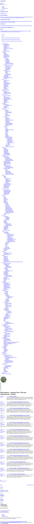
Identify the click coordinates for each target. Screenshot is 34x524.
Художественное (6, 309)
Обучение (5, 229)
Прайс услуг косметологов (8, 343)
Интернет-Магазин (5, 43)
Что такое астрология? (10, 234)
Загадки (7, 179)
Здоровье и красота (10, 31)
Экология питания (6, 153)
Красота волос (6, 259)
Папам (5, 176)
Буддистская (9, 311)
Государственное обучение (8, 252)
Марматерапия (8, 68)
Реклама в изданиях (7, 336)
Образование (6, 272)
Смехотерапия (8, 122)
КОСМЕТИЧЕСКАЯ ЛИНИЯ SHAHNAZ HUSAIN (8, 25)
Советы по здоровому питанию (8, 167)
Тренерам (5, 221)
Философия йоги (6, 80)
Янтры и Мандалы (8, 111)
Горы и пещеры (8, 206)
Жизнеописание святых (9, 270)
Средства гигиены (8, 74)
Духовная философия (7, 263)
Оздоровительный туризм (10, 210)
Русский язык (6, 273)
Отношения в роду (7, 186)
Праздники (5, 277)
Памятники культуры (9, 208)
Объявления (6, 363)
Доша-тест (5, 78)
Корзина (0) (3, 4)
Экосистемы (6, 149)
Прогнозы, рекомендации (11, 240)
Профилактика (9, 141)
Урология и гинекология (9, 63)
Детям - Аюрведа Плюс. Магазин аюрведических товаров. (11, 39)
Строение (5, 91)
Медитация (7, 119)
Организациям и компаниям (8, 360)
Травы (7, 72)
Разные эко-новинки (7, 154)
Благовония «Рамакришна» (11, 21)
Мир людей (5, 100)
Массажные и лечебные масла (8, 48)
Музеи (5, 281)
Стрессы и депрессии (10, 142)
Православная (9, 312)
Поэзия (7, 291)
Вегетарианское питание (9, 160)
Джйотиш (8, 236)
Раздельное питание (9, 158)
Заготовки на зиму (7, 161)
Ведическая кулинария (9, 159)
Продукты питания (7, 168)
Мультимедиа (6, 318)
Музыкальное (6, 293)
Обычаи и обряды (8, 266)
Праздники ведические (7, 287)
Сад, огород (5, 194)
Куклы (7, 304)
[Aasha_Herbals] (0, 387)
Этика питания (6, 156)
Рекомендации (6, 75)
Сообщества (6, 349)
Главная (3, 6)
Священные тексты (7, 56)
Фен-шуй (7, 243)
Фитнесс (7, 134)
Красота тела (6, 256)
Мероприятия (6, 228)
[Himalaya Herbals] (0, 386)
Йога (3, 79)
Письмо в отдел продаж (4, 511)
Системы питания (6, 157)
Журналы (7, 327)
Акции (5, 200)
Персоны (5, 347)
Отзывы (1, 487)
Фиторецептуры (8, 71)
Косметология (8, 73)
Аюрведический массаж (9, 65)
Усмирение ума (6, 84)
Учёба (3, 251)
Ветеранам (7, 219)
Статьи (3, 7)
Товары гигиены (6, 45)
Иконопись (7, 310)
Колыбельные (8, 180)
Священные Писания (7, 284)
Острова (7, 204)
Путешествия (6, 202)
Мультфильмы (8, 181)
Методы (5, 64)
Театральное (6, 308)
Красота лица (6, 258)
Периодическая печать (7, 326)
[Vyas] (0, 384)
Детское (7, 294)
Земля (3, 94)
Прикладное (6, 302)
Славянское (7, 300)
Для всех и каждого (7, 230)
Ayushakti (20, 25)
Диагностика (8, 66)
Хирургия (7, 59)
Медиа (5, 49)
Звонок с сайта (2, 1)
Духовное (7, 321)
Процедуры (7, 359)
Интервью (5, 288)
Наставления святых (9, 112)
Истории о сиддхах (7, 285)
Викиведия (3, 352)
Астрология (7, 233)
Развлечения (6, 199)
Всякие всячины (8, 178)
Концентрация (8, 118)
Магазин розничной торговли (6, 373)
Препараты (5, 70)
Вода (4, 96)
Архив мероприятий (9, 276)
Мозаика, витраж (8, 315)
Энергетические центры (7, 93)
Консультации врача (7, 338)
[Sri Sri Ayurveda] (0, 385)
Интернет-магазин (5, 8)
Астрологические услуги (11, 241)
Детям (5, 177)
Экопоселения (6, 151)
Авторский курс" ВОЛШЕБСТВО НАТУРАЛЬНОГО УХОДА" (13, 261)
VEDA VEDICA (24, 25)
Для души (5, 109)
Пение (7, 113)
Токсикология (8, 62)
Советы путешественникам (10, 212)
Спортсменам (6, 216)
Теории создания (6, 90)
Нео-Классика (9, 297)
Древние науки (6, 232)
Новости (5, 148)
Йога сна (5, 87)
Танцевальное (6, 324)
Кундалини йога (6, 86)
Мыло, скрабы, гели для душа (11, 17)
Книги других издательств (10, 331)
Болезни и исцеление (9, 137)
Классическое (8, 295)
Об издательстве (6, 325)
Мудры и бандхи (6, 82)
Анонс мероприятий (9, 275)
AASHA (17, 25)
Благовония (5, 46)
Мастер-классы (6, 253)
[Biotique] (0, 389)
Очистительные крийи (7, 83)
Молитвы (7, 110)
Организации (6, 350)
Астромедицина (9, 237)
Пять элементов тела (7, 92)
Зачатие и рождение (7, 184)
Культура (3, 262)
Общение (7, 131)
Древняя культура (6, 264)
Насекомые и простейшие (8, 98)
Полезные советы (6, 193)
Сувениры (13, 22)
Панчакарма (7, 69)
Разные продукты (8, 171)
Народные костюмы (9, 305)
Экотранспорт (6, 150)
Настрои (7, 125)
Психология (7, 121)
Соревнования (6, 226)
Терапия (7, 58)
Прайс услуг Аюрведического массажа (10, 342)
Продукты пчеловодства (9, 173)
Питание (7, 130)
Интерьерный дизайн (7, 190)
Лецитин (1, 499)
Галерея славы (6, 227)
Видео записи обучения (7, 254)
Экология (3, 147)
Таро (6, 246)
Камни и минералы (7, 97)
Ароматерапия (9, 139)
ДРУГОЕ (30, 25)
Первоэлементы (6, 104)
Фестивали (5, 198)
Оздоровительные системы (10, 146)
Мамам (5, 175)
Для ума (5, 116)
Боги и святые (6, 283)
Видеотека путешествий (9, 211)
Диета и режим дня (8, 67)
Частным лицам (6, 355)
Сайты (5, 348)
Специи (10, 22)
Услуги (3, 354)
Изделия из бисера (8, 303)
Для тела (5, 126)
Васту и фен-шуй (6, 189)
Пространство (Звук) (9, 105)
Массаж (5, 341)
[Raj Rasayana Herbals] (0, 388)
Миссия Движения (8, 365)
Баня (6, 127)
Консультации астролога (7, 340)
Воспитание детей (6, 185)
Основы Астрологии (10, 235)
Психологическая (8, 223)
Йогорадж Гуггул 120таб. (4, 490)
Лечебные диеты (8, 166)
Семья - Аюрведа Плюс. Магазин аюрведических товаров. (11, 37)
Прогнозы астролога (9, 362)
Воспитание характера (9, 123)
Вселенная (3, 103)
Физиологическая (8, 224)
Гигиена (7, 128)
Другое (3, 372)
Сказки (7, 182)
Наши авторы (8, 333)
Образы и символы (8, 267)
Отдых (7, 133)
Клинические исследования (8, 77)
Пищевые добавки (3, 13)
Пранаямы (5, 81)
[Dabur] (0, 390)
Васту (6, 245)
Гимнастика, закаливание (9, 129)
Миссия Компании (8, 366)
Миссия (5, 52)
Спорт (3, 215)
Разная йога (5, 88)
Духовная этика (6, 271)
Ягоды (7, 170)
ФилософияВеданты (7, 282)
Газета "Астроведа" (9, 328)
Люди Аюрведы (6, 76)
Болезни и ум (8, 120)
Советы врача (9, 138)
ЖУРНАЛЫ (5, 31)
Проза (6, 292)
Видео (7, 114)
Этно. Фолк (7, 301)
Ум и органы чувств (9, 124)
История (5, 53)
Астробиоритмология (9, 225)
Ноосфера (5, 101)
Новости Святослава (7, 335)
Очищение (7, 136)
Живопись (7, 314)
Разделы (5, 57)
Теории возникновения (7, 95)
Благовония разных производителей (21, 21)
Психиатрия (7, 60)
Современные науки (7, 248)
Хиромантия (7, 242)
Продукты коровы (8, 172)
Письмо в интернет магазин (4, 512)
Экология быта (6, 152)
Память (7, 117)
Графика (7, 313)
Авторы (5, 332)
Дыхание (7, 135)
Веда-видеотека (6, 289)
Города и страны (8, 207)
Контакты (5, 337)
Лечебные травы (9, 140)
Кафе (4, 196)
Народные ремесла (8, 306)
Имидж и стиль (6, 260)
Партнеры (5, 334)
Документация (6, 371)
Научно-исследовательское (10, 323)
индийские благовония (17, 522)
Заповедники (8, 213)
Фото (4, 320)
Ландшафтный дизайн (7, 191)
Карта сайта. (14, 518)
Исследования (6, 231)
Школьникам (8, 183)
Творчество (4, 290)
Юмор (5, 214)
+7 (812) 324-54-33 (3, 0)
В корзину (1, 494)
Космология (6, 106)
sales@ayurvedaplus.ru (6, 510)
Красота (3, 255)
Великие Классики (10, 296)
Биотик (28, 25)
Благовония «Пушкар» (3, 21)
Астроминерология (10, 238)
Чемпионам (7, 218)
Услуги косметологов (7, 339)
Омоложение (8, 61)
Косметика (5, 47)
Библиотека (5, 268)
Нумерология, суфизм (17, 31)
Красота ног (6, 257)
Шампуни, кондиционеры (20, 17)
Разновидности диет (7, 165)
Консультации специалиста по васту (11, 357)
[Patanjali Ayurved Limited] (0, 383)
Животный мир (6, 99)
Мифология (7, 265)
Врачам (5, 220)
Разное (8, 144)
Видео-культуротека (7, 278)
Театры (5, 197)
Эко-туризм (7, 205)
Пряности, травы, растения (10, 174)
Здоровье (3, 108)
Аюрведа (3, 51)
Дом (2, 188)
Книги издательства (9, 330)
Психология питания (7, 163)
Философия (5, 54)
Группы (5, 351)
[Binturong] (3, 382)
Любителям (7, 217)
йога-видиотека (6, 89)
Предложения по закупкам (10, 361)
